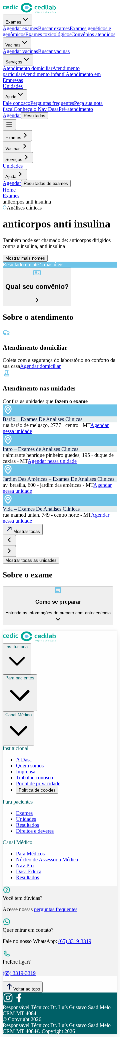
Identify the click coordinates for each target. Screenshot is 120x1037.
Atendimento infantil (44, 74)
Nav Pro (25, 865)
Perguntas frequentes (52, 103)
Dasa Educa (28, 871)
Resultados (34, 115)
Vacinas (13, 45)
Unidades (13, 86)
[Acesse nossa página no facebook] (18, 1001)
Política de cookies (37, 790)
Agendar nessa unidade (52, 461)
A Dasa (24, 759)
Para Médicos (30, 853)
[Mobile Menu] (9, 124)
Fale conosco (16, 103)
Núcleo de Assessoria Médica (47, 859)
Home (9, 190)
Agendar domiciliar (40, 366)
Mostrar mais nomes (25, 258)
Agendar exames (20, 28)
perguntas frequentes (55, 909)
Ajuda (10, 96)
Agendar (12, 115)
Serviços (13, 61)
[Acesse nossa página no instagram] (8, 1001)
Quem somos (30, 765)
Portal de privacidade (38, 783)
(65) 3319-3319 (74, 941)
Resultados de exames (46, 183)
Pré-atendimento (76, 109)
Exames (13, 22)
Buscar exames (54, 28)
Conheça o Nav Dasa (36, 109)
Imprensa (25, 771)
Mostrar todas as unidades (31, 560)
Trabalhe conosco (34, 777)
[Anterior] (9, 540)
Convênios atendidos (93, 34)
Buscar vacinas (54, 51)
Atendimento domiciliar (27, 68)
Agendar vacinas (20, 51)
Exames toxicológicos (48, 34)
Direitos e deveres (35, 831)
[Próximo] (9, 551)
